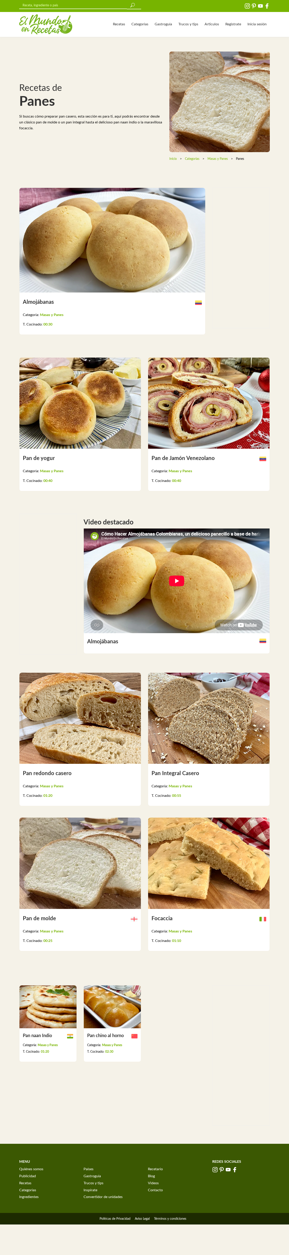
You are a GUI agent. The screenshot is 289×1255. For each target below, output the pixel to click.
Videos (153, 1183)
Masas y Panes (217, 158)
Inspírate (90, 1190)
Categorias (139, 24)
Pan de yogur (39, 458)
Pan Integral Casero (175, 773)
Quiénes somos (31, 1169)
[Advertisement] (241, 258)
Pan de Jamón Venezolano (183, 458)
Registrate (233, 24)
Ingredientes (29, 1197)
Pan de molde (39, 918)
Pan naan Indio (37, 1035)
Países (88, 1169)
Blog (151, 1176)
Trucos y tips (188, 24)
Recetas (119, 24)
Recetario (155, 1169)
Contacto (155, 1190)
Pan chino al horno (105, 1035)
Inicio (173, 158)
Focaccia (161, 918)
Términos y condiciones (170, 1218)
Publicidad (27, 1176)
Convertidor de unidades (103, 1197)
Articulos (212, 24)
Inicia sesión (257, 24)
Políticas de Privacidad (115, 1218)
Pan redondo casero (47, 773)
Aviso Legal (142, 1218)
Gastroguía (163, 24)
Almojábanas (38, 302)
